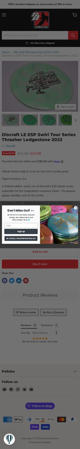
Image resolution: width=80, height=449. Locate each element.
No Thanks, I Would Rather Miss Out (21, 238)
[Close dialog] (75, 207)
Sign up (21, 231)
